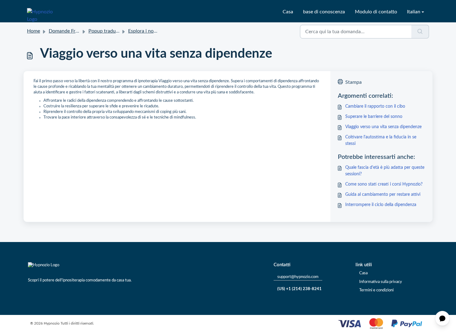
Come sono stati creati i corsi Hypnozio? (383, 184)
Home (33, 31)
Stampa (353, 82)
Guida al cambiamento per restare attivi (382, 194)
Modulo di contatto (376, 11)
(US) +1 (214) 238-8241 (299, 289)
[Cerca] (420, 31)
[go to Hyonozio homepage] (43, 12)
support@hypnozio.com (298, 277)
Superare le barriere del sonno (373, 116)
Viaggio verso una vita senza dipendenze (383, 127)
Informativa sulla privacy (380, 282)
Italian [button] (413, 11)
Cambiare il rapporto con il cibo (375, 106)
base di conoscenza (324, 11)
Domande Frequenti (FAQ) (77, 31)
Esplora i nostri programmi (157, 31)
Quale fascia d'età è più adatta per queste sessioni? (384, 170)
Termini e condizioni (376, 290)
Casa (288, 11)
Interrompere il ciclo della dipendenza (380, 205)
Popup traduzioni (107, 31)
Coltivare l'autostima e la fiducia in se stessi (380, 140)
